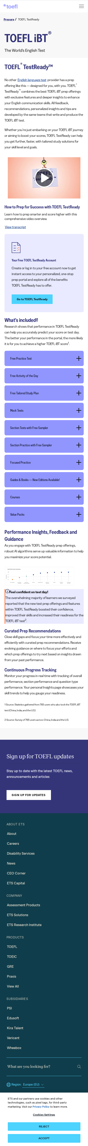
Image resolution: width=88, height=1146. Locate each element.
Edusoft (13, 1018)
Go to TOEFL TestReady (32, 299)
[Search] (79, 1066)
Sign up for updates (29, 795)
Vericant (13, 1038)
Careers (13, 844)
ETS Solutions (17, 915)
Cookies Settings (44, 1114)
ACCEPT (44, 1138)
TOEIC (12, 957)
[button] (44, 178)
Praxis (11, 976)
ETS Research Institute (24, 925)
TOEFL (12, 947)
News (11, 863)
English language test (32, 80)
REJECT (44, 1126)
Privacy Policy (41, 1106)
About (11, 834)
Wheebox (14, 1048)
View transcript (15, 227)
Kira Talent (15, 1028)
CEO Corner (16, 873)
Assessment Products (23, 905)
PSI (9, 1008)
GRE (10, 967)
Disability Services (21, 853)
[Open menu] (82, 6)
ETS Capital (16, 883)
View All (13, 986)
